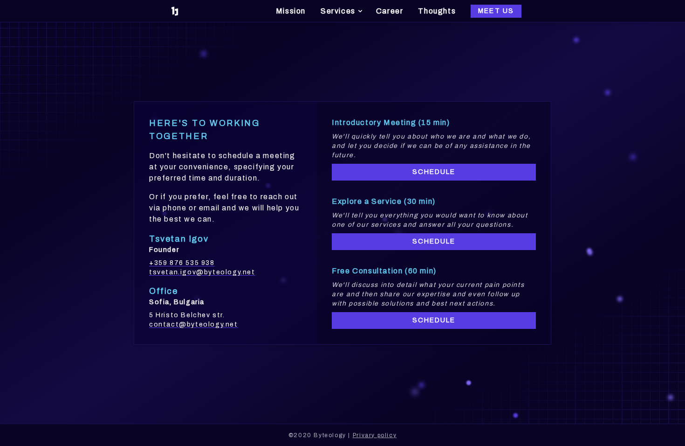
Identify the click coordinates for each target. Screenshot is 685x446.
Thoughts (437, 11)
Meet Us (496, 10)
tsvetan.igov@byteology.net (202, 272)
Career (390, 11)
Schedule (434, 171)
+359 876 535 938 (182, 262)
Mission (291, 11)
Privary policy (375, 435)
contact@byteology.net (193, 324)
